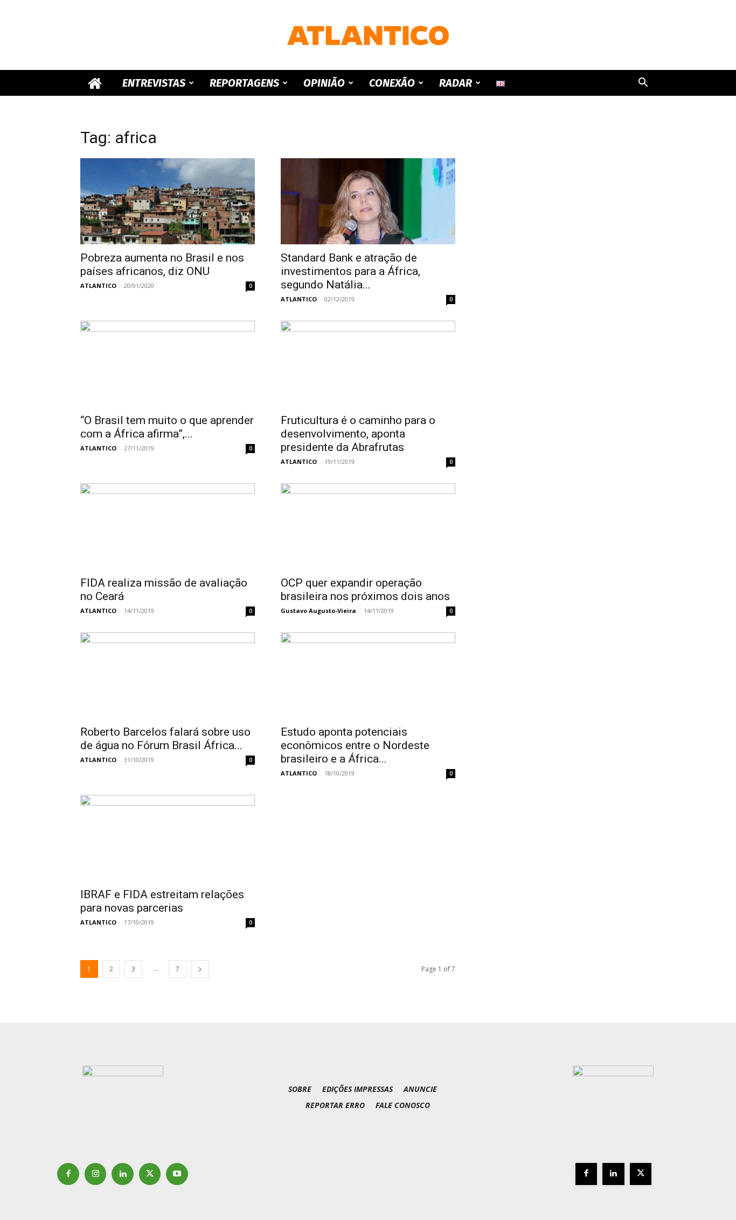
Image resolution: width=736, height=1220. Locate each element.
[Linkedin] (123, 1174)
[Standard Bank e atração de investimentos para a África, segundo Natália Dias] (368, 201)
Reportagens (244, 82)
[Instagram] (96, 1174)
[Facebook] (68, 1174)
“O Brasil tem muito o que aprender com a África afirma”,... (167, 427)
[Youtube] (177, 1174)
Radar (455, 82)
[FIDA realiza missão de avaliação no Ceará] (167, 526)
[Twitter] (150, 1174)
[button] (643, 84)
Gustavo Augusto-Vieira (318, 611)
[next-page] (200, 969)
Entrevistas (153, 82)
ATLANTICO (98, 285)
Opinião (324, 82)
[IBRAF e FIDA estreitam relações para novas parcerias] (167, 838)
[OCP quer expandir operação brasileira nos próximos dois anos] (368, 526)
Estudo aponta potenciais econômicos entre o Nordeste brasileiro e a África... (355, 745)
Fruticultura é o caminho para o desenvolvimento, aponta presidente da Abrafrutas (358, 434)
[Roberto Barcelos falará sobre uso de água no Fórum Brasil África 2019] (167, 675)
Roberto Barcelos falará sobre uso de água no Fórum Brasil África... (165, 738)
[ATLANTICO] (368, 35)
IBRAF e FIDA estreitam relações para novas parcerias (162, 901)
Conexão (392, 82)
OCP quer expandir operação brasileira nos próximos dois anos (365, 589)
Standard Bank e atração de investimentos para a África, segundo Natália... (350, 271)
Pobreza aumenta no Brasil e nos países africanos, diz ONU (162, 264)
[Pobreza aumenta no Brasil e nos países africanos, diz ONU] (167, 201)
